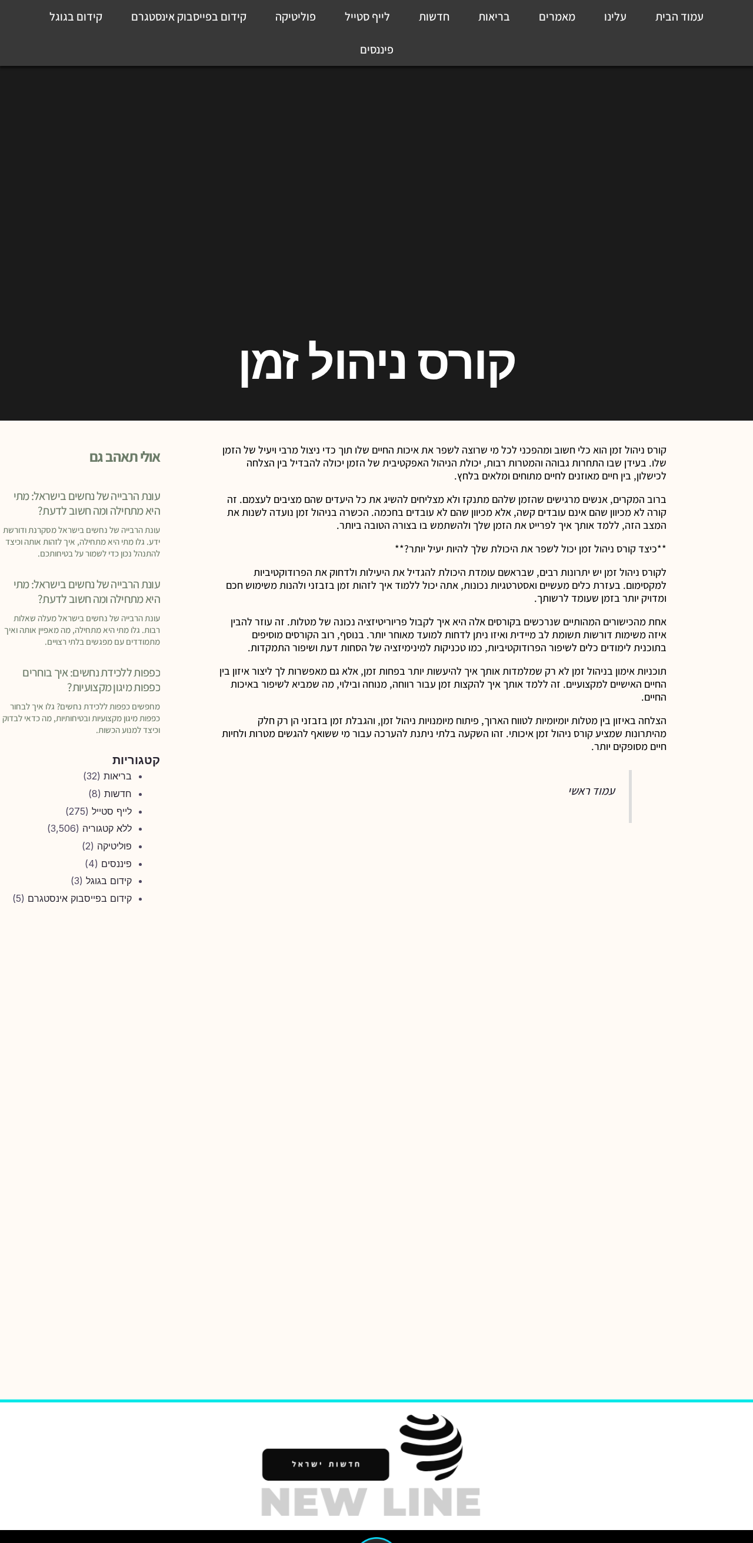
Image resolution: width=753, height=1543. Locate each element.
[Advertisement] (81, 1110)
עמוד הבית (679, 16)
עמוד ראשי (591, 790)
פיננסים (377, 49)
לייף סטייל (367, 16)
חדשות (434, 16)
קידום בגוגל (75, 16)
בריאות (494, 16)
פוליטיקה (295, 16)
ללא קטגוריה (107, 828)
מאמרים (557, 16)
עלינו (615, 16)
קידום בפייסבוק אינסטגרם (188, 16)
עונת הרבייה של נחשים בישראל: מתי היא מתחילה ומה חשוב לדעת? (87, 503)
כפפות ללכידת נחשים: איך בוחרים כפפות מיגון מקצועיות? (91, 680)
